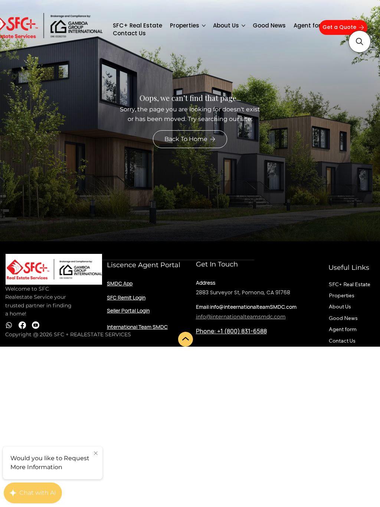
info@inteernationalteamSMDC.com (253, 306)
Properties (341, 295)
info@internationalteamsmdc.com (241, 316)
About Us (340, 306)
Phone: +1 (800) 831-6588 (231, 331)
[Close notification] (96, 453)
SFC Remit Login (126, 297)
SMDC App (119, 283)
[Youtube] (35, 325)
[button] (359, 41)
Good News (343, 318)
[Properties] (365, 295)
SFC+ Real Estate (349, 284)
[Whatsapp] (9, 325)
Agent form (343, 329)
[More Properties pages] (204, 25)
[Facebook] (22, 325)
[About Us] (365, 306)
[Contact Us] (365, 340)
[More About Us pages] (243, 25)
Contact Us (342, 340)
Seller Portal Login (128, 310)
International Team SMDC (137, 326)
